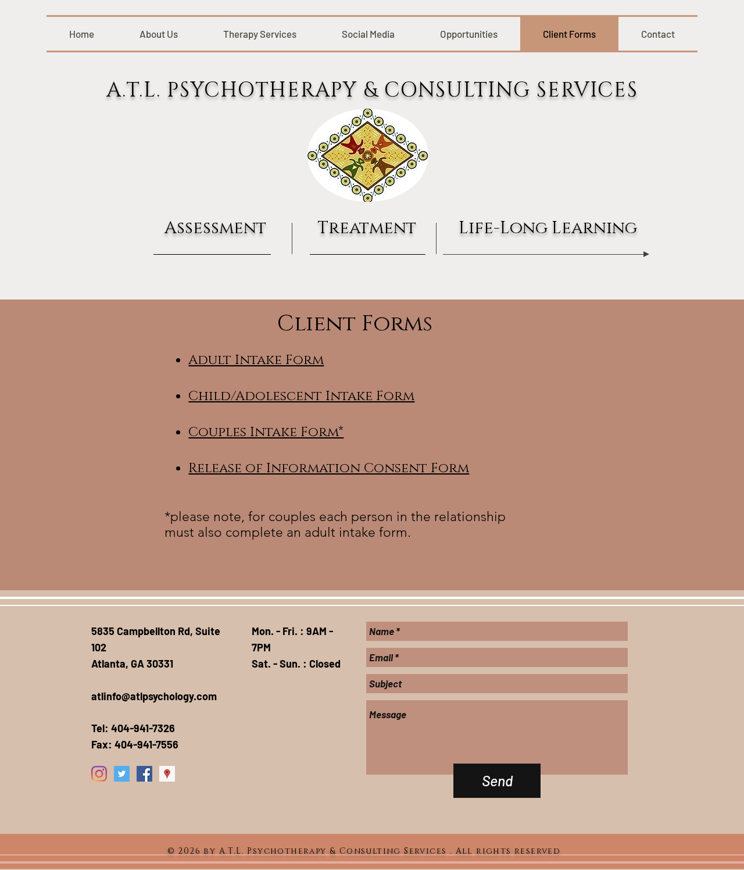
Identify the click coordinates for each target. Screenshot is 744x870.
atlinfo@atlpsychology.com (154, 696)
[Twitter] (122, 774)
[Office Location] (167, 774)
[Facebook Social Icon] (144, 774)
